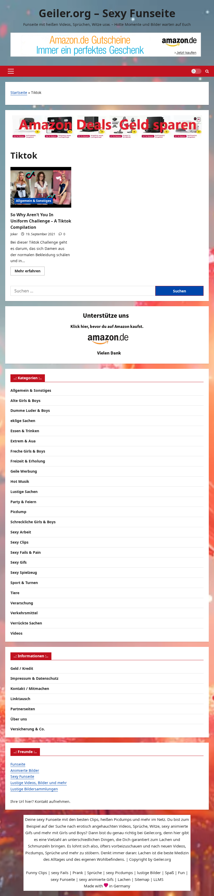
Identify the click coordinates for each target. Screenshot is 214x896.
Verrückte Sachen (26, 623)
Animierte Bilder (24, 770)
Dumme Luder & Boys (30, 410)
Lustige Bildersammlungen (34, 788)
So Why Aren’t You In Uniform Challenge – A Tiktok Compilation (40, 221)
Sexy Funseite (22, 776)
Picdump (18, 511)
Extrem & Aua (22, 440)
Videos (16, 633)
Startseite (18, 92)
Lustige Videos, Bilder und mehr (38, 782)
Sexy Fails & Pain (25, 552)
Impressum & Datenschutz (34, 678)
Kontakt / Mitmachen (29, 688)
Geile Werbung (23, 471)
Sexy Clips (19, 542)
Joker (14, 234)
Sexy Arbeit (20, 532)
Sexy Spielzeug (23, 572)
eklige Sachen (22, 420)
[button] (10, 71)
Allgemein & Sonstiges (33, 201)
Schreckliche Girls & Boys (33, 521)
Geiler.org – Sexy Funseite (107, 13)
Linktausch (20, 698)
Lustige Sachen (24, 491)
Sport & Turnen (24, 582)
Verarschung (21, 602)
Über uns (18, 719)
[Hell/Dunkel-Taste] (196, 71)
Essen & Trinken (24, 430)
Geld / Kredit (21, 668)
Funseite (17, 764)
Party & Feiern (23, 501)
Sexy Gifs (18, 562)
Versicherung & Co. (27, 728)
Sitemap (142, 879)
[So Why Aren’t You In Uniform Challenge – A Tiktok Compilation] (40, 187)
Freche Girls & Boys (27, 451)
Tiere (14, 592)
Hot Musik (19, 481)
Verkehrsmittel (24, 612)
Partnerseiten (22, 708)
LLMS (158, 879)
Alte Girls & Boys (25, 400)
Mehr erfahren (30, 271)
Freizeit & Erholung (27, 461)
